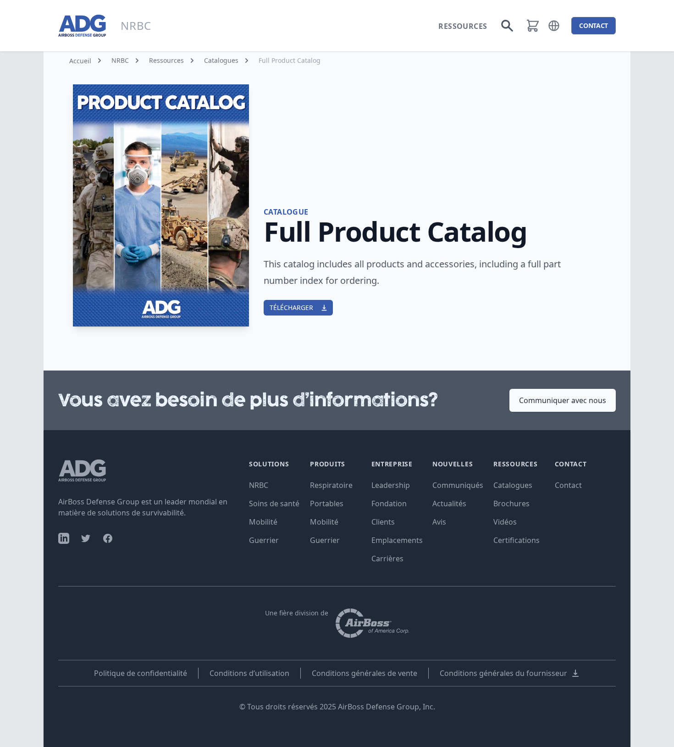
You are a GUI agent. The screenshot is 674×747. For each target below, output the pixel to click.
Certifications (516, 540)
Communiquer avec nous (562, 400)
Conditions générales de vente (364, 673)
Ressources (462, 26)
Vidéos (505, 522)
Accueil (80, 60)
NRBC (120, 60)
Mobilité (263, 522)
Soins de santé (274, 503)
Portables (326, 503)
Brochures (511, 503)
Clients (383, 522)
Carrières (387, 558)
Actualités (449, 503)
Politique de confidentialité (140, 673)
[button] (553, 25)
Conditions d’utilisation (249, 673)
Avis (439, 522)
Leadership (390, 485)
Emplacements (397, 540)
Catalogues (221, 60)
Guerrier (264, 540)
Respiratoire (331, 485)
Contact (568, 485)
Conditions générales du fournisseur (503, 673)
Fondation (389, 503)
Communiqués (457, 485)
